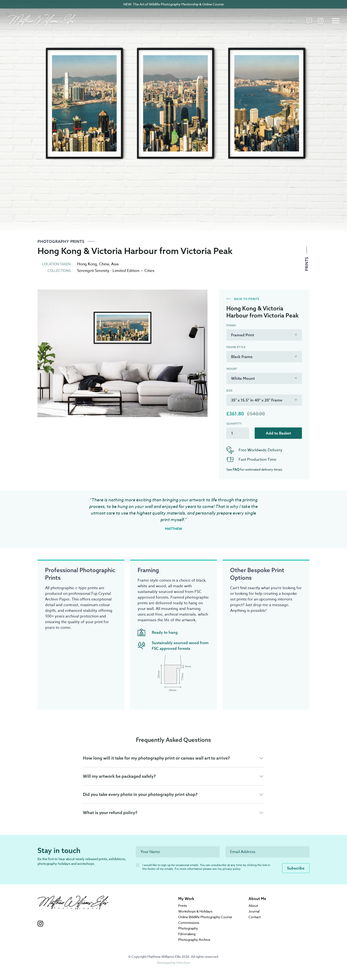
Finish (231, 325)
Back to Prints (246, 299)
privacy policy (231, 869)
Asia (115, 264)
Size (229, 391)
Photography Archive (194, 939)
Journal (254, 911)
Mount (231, 369)
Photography (188, 928)
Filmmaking (186, 934)
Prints (306, 263)
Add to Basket (278, 433)
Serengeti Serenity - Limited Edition (108, 271)
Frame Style (235, 347)
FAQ (236, 469)
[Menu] (335, 20)
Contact (255, 917)
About (253, 905)
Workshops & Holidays (195, 911)
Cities (149, 271)
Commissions (188, 922)
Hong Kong (87, 264)
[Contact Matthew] (309, 21)
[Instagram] (320, 21)
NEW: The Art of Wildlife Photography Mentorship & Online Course (173, 4)
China (104, 264)
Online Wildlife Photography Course (205, 917)
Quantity (234, 424)
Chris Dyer (183, 963)
